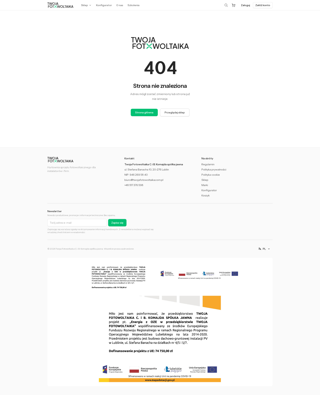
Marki (204, 185)
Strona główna (144, 112)
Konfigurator (209, 190)
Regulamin (207, 164)
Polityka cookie (210, 174)
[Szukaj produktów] (226, 5)
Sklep (204, 180)
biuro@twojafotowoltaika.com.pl (143, 180)
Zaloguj (245, 5)
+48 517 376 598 (133, 185)
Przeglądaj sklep (175, 112)
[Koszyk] (233, 5)
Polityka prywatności (213, 169)
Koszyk (205, 195)
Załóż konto (262, 5)
